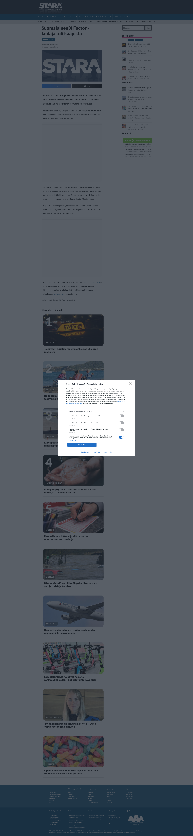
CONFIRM (82, 445)
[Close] (131, 384)
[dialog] (96, 418)
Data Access (96, 452)
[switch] (121, 415)
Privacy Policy (108, 452)
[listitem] (96, 411)
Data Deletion (85, 452)
